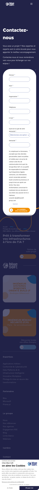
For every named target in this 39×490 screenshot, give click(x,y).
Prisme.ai (7, 405)
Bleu (5, 398)
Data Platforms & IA (11, 370)
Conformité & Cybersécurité (15, 367)
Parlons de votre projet (31, 251)
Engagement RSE (10, 430)
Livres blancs (8, 436)
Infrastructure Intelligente (13, 373)
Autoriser (15, 204)
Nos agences (8, 427)
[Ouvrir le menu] (31, 4)
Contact (7, 457)
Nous (5, 420)
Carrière (7, 448)
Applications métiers (11, 364)
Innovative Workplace (12, 376)
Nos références (9, 423)
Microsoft (7, 401)
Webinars (7, 439)
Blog (5, 433)
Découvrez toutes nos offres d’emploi (28, 341)
